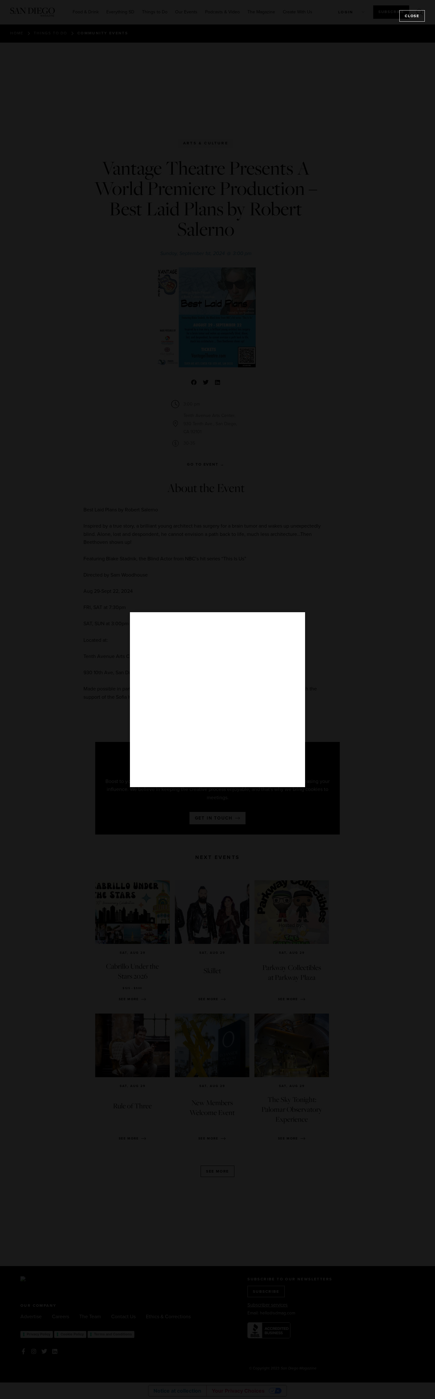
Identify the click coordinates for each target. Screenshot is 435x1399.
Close (412, 16)
